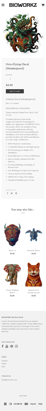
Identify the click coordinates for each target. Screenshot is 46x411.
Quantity (9, 75)
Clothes (4, 361)
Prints (4, 364)
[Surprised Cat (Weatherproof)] (34, 274)
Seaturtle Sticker (33, 250)
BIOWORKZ (23, 396)
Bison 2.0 (12, 250)
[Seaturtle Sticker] (34, 235)
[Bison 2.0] (12, 235)
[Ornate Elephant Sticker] (12, 274)
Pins (3, 367)
